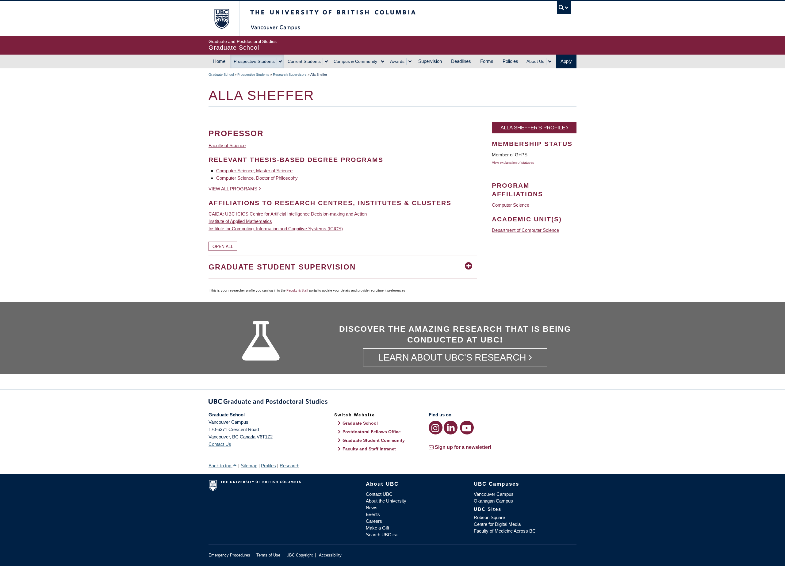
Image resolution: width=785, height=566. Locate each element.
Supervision (430, 61)
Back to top (220, 465)
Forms (486, 61)
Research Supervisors (290, 74)
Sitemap (249, 465)
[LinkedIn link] (451, 427)
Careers (374, 521)
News (371, 507)
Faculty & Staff (297, 290)
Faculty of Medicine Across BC (505, 530)
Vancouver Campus (494, 494)
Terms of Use (268, 555)
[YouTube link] (467, 427)
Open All (223, 246)
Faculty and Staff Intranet (369, 448)
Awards (397, 61)
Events (373, 514)
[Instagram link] (435, 427)
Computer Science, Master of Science (254, 170)
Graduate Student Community (374, 440)
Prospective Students (254, 61)
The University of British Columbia (221, 18)
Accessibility (330, 555)
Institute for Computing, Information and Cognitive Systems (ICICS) (276, 228)
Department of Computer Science (525, 230)
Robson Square (489, 517)
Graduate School (221, 74)
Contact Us (220, 444)
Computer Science (510, 205)
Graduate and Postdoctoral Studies (392, 402)
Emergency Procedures (229, 555)
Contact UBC (379, 494)
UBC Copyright (299, 555)
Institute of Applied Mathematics (240, 221)
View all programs (233, 188)
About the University (386, 500)
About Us (535, 61)
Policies (510, 61)
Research (289, 465)
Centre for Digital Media (497, 524)
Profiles (268, 465)
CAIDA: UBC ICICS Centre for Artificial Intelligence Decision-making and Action (288, 213)
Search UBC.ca (381, 534)
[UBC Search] (564, 7)
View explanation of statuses (513, 162)
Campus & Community (355, 61)
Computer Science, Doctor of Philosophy (257, 178)
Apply (566, 61)
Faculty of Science (227, 145)
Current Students (304, 61)
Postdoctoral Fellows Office (372, 431)
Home (219, 61)
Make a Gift (377, 527)
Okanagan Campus (493, 500)
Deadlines (461, 61)
